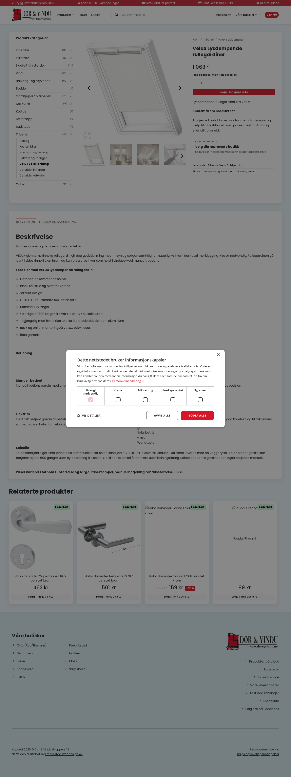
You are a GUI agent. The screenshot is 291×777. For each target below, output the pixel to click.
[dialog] (145, 388)
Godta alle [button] (197, 415)
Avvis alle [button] (162, 415)
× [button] (218, 354)
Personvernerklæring (126, 381)
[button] (89, 415)
